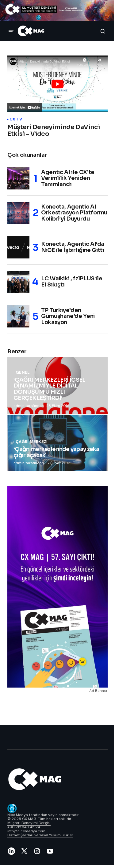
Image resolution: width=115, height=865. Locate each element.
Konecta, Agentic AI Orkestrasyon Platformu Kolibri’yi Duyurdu (74, 212)
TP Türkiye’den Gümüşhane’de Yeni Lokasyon (68, 316)
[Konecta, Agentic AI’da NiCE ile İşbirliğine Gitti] (18, 247)
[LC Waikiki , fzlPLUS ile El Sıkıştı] (18, 282)
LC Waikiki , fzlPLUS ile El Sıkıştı (71, 281)
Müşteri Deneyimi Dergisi (29, 822)
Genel (22, 372)
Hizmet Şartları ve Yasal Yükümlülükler (40, 835)
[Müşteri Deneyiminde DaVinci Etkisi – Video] (57, 83)
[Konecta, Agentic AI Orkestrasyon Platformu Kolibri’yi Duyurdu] (18, 213)
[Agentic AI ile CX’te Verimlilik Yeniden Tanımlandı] (18, 178)
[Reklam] (57, 10)
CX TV (16, 119)
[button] (11, 31)
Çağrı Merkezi (32, 442)
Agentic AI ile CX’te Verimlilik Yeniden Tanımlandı (67, 178)
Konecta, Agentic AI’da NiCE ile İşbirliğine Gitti (72, 247)
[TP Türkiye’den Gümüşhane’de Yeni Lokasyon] (18, 316)
